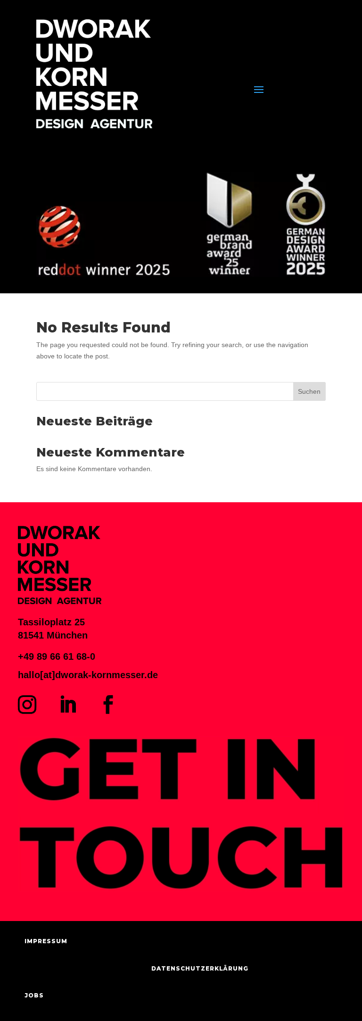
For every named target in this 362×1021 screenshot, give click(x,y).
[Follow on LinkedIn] (67, 704)
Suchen (309, 391)
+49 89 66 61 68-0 (56, 656)
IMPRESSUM (46, 941)
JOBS (34, 995)
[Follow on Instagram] (26, 704)
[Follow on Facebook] (108, 704)
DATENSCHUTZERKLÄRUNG (199, 968)
